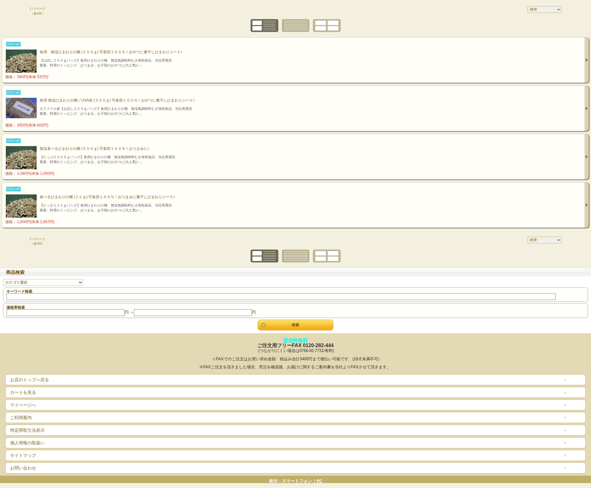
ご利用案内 (21, 417)
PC (319, 480)
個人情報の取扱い (27, 442)
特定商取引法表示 (27, 430)
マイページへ (23, 404)
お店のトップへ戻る (29, 379)
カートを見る (23, 392)
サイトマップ (23, 455)
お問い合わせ (23, 468)
